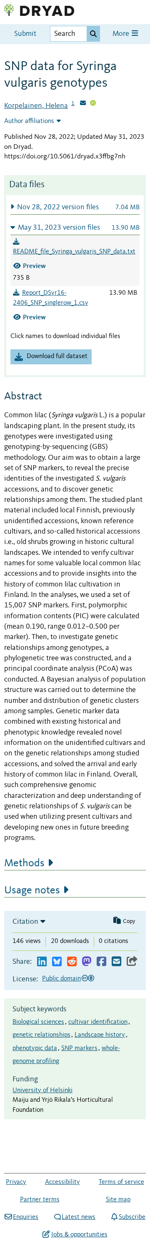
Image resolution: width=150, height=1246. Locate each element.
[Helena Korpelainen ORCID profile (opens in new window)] (93, 104)
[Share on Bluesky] (57, 962)
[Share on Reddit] (72, 962)
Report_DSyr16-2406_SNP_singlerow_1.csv (50, 298)
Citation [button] (25, 921)
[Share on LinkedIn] (42, 962)
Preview (34, 266)
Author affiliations (29, 121)
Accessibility (62, 1182)
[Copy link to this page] (132, 962)
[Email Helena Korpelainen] (83, 104)
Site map (118, 1199)
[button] (75, 207)
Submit (25, 34)
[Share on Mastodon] (86, 962)
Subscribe (132, 1217)
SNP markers (79, 1048)
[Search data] (93, 34)
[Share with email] (116, 962)
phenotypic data (34, 1048)
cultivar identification (98, 1022)
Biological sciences (38, 1022)
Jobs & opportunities (79, 1234)
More (121, 34)
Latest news (78, 1217)
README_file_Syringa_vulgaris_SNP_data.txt (74, 251)
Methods (24, 863)
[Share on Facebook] (101, 962)
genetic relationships (41, 1035)
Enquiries (25, 1217)
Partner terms (40, 1199)
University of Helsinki (42, 1090)
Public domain (61, 978)
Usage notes (32, 890)
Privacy (16, 1182)
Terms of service (121, 1182)
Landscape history (100, 1035)
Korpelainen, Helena (36, 106)
